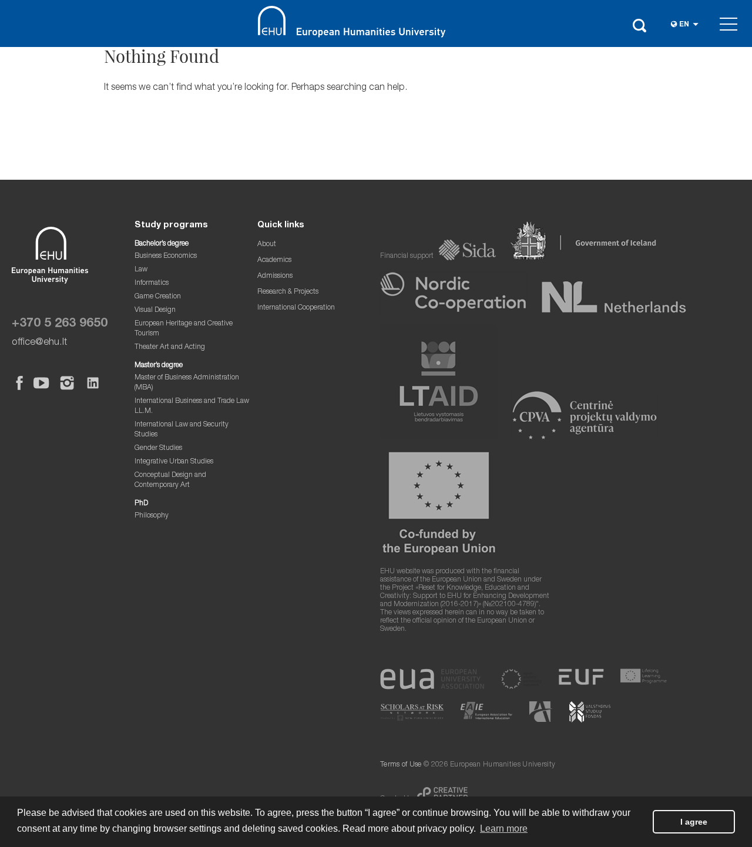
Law (141, 270)
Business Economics (166, 256)
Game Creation (158, 297)
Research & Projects (287, 292)
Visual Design (155, 310)
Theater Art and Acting (170, 347)
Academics (274, 260)
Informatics (152, 283)
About (266, 244)
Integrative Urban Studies (174, 462)
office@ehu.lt (39, 343)
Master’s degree (159, 365)
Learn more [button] (504, 828)
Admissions (275, 276)
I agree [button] (693, 821)
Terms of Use (401, 765)
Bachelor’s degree (162, 244)
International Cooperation (296, 308)
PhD (141, 503)
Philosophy (152, 516)
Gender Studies (158, 448)
